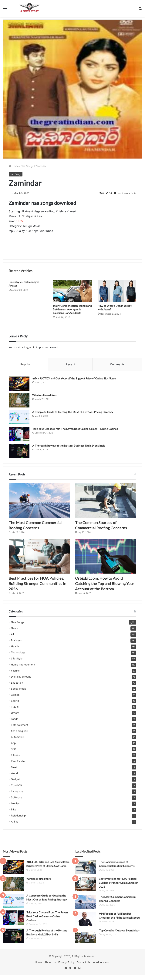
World (14, 773)
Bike (13, 809)
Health (15, 646)
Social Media (18, 688)
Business (16, 640)
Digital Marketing (21, 676)
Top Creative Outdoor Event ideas (119, 930)
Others (15, 712)
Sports (15, 700)
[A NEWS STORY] (29, 8)
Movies (15, 803)
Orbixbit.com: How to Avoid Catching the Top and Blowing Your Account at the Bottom (104, 583)
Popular (25, 364)
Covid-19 (16, 785)
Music (14, 767)
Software (16, 797)
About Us (50, 962)
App (13, 743)
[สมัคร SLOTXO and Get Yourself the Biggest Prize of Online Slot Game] (19, 384)
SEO (13, 749)
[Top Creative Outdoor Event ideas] (85, 936)
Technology (18, 652)
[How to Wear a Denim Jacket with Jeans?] (117, 291)
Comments (117, 364)
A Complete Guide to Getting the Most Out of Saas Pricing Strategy (72, 412)
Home (15, 166)
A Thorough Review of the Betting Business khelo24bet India (69, 445)
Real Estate (18, 761)
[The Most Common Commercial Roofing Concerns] (39, 500)
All (12, 634)
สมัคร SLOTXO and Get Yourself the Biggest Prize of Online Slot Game (74, 378)
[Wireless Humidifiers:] (19, 400)
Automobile (18, 737)
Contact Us (83, 962)
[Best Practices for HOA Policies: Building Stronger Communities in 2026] (39, 556)
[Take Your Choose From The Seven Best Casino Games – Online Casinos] (19, 434)
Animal (15, 821)
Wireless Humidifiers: (44, 395)
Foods (14, 718)
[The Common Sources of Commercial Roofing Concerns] (105, 500)
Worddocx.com (101, 962)
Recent (70, 364)
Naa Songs (27, 166)
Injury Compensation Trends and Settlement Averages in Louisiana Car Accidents (72, 309)
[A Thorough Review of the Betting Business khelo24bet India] (19, 451)
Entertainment (19, 724)
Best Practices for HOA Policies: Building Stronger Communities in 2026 (37, 583)
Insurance (17, 791)
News (14, 628)
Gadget (15, 779)
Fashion (15, 670)
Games (15, 694)
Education (17, 682)
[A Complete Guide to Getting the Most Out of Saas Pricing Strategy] (19, 417)
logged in (29, 347)
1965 (19, 221)
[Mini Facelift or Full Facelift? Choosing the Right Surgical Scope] (85, 919)
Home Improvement (23, 664)
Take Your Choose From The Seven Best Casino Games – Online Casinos (75, 428)
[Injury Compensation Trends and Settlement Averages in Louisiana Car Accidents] (72, 291)
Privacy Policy (66, 962)
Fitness (15, 755)
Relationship (18, 815)
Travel (15, 706)
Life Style (16, 658)
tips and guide (19, 730)
